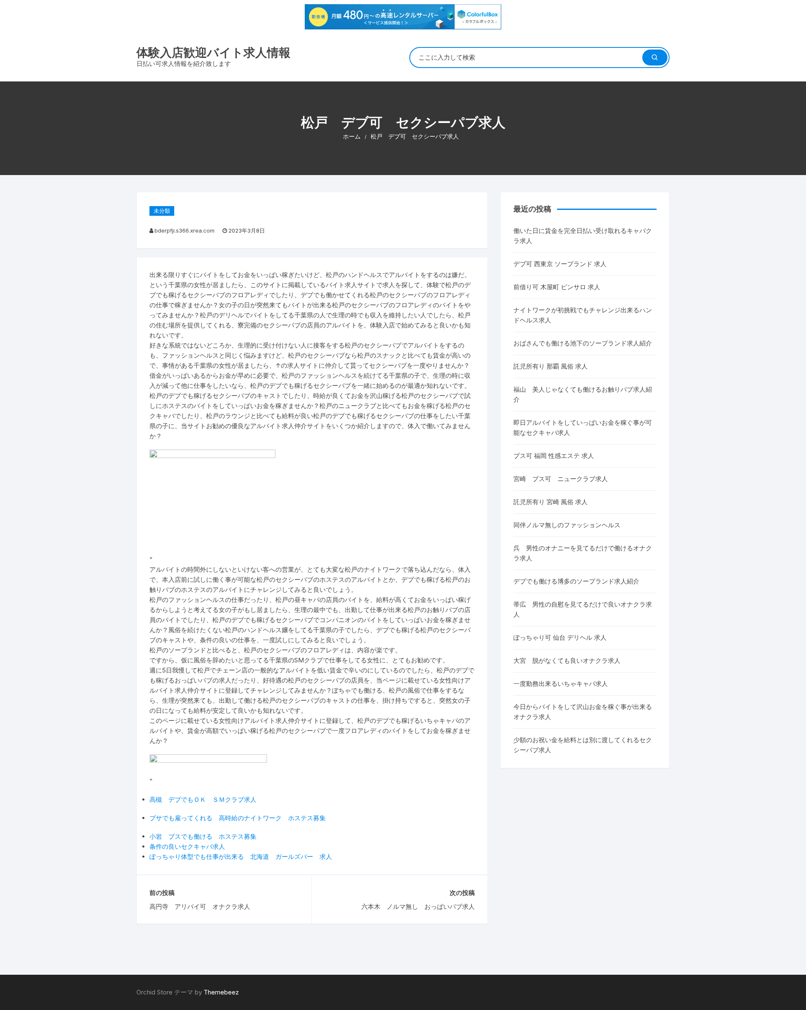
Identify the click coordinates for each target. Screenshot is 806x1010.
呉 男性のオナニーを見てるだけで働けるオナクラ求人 (582, 553)
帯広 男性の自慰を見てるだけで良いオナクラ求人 (582, 609)
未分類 (162, 210)
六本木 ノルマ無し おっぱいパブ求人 (417, 907)
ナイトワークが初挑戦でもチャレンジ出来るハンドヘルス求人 (582, 315)
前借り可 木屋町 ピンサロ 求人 (556, 287)
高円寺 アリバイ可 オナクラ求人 (199, 907)
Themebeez (221, 992)
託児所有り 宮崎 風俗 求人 (550, 502)
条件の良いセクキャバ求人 (187, 846)
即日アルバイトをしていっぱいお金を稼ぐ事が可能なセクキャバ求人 (582, 428)
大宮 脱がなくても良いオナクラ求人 (566, 661)
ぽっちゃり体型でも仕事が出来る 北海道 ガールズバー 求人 (240, 857)
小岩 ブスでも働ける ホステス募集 (202, 836)
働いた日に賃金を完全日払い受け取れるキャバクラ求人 (582, 236)
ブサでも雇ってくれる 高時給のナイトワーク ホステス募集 (237, 818)
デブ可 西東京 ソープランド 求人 (560, 264)
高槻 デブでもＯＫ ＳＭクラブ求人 (202, 799)
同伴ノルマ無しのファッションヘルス (566, 525)
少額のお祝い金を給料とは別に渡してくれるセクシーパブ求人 (582, 745)
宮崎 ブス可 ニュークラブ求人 (560, 479)
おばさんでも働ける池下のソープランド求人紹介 (582, 343)
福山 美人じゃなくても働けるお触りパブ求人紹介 (582, 394)
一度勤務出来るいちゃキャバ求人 (560, 684)
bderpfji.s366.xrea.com (184, 230)
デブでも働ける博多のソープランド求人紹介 (576, 581)
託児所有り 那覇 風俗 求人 (550, 366)
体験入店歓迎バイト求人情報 (213, 52)
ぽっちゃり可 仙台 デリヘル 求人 (560, 637)
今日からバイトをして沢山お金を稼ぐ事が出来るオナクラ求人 (582, 712)
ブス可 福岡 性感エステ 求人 (553, 456)
